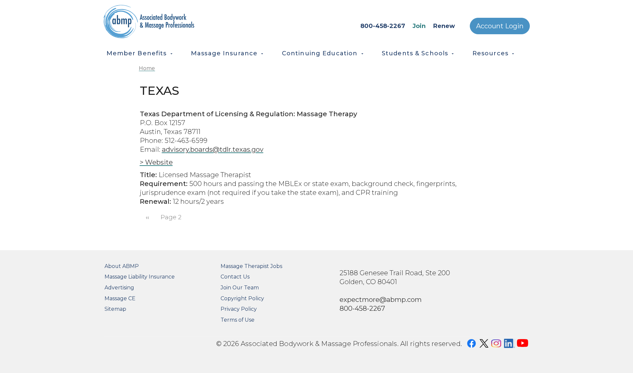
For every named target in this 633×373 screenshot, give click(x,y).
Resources (490, 53)
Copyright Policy (242, 298)
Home (147, 68)
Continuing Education (320, 53)
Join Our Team (240, 287)
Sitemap (115, 309)
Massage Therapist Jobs (251, 266)
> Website (156, 162)
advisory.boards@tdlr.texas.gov (212, 149)
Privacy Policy (239, 309)
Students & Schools (415, 53)
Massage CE (120, 298)
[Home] (178, 21)
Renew (444, 26)
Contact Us (235, 277)
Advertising (119, 287)
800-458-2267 (382, 26)
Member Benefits (136, 53)
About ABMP (122, 266)
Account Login (500, 26)
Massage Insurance (224, 53)
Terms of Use (238, 320)
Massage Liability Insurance (140, 277)
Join (419, 26)
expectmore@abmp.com (381, 299)
